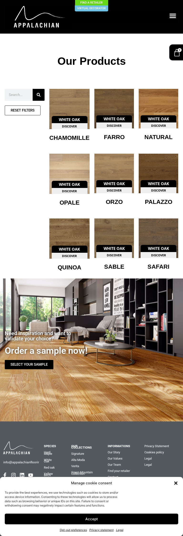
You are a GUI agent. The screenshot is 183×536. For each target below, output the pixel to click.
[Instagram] (13, 475)
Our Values (115, 458)
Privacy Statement (156, 446)
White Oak (48, 460)
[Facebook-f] (4, 475)
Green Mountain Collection (82, 472)
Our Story (114, 452)
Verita (75, 466)
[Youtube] (30, 475)
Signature (77, 453)
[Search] (39, 95)
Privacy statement (101, 530)
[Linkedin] (22, 475)
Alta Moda (78, 460)
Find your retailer (119, 471)
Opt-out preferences (73, 530)
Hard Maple (48, 452)
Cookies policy (154, 452)
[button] (175, 483)
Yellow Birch (48, 474)
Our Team (114, 464)
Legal (119, 530)
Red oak (49, 467)
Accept (91, 519)
